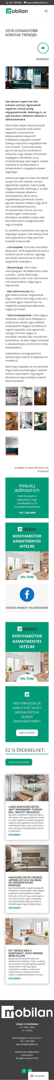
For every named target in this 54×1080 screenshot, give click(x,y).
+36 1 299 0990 (14, 2)
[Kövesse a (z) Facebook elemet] (24, 1071)
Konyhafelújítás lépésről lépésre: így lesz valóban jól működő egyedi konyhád (26, 881)
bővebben (15, 834)
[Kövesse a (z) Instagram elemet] (30, 1071)
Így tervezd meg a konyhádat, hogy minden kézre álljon (26, 953)
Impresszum (27, 1055)
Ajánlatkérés (27, 732)
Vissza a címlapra (18, 762)
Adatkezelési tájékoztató (27, 1051)
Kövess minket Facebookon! (27, 607)
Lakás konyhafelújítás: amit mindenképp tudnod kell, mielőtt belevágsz (25, 809)
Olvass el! (42, 59)
